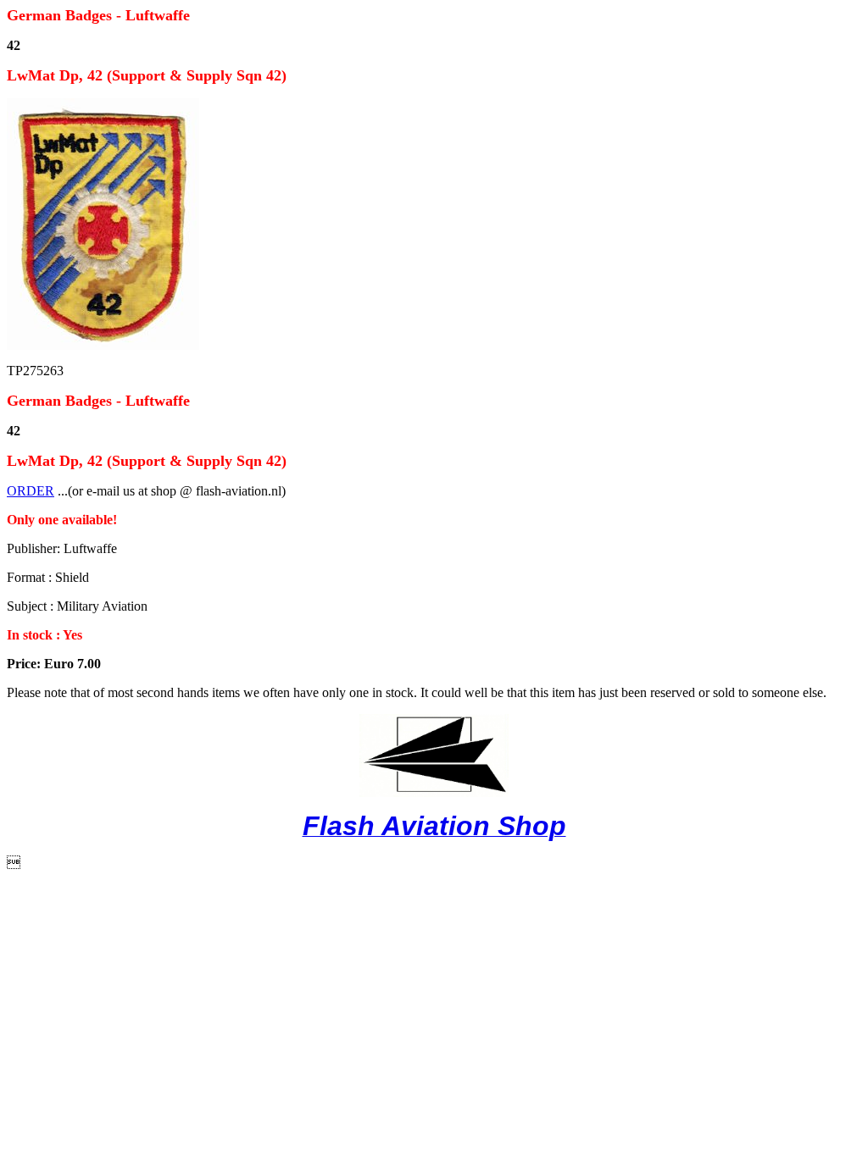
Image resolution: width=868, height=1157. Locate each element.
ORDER (30, 491)
